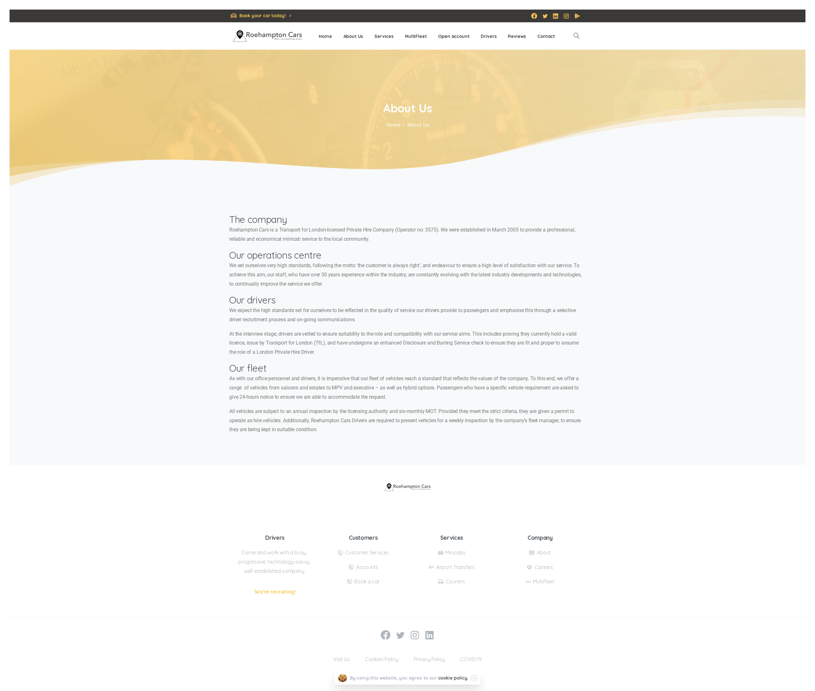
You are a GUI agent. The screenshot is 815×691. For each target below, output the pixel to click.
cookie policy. (453, 678)
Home (393, 125)
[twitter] (545, 16)
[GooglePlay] (577, 16)
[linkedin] (555, 16)
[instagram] (566, 16)
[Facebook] (534, 16)
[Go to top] (788, 683)
